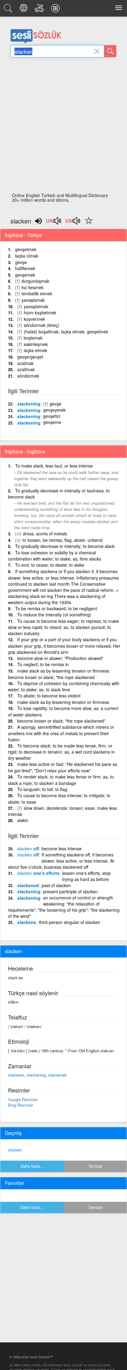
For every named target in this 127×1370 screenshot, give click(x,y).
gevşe (21, 262)
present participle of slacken (70, 891)
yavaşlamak (33, 300)
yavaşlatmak (36, 306)
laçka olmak (26, 256)
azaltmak (26, 369)
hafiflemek (25, 268)
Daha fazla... (32, 1166)
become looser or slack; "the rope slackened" (61, 721)
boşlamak (33, 338)
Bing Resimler (20, 1105)
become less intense (62, 848)
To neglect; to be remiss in (43, 664)
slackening (28, 404)
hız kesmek (32, 287)
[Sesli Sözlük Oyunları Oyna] (40, 9)
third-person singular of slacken (69, 922)
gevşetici (51, 416)
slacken (15, 1150)
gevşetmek (25, 249)
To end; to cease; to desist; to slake (49, 565)
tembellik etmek (37, 293)
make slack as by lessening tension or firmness (63, 702)
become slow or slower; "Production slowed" (60, 658)
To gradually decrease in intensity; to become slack (65, 546)
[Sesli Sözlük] (9, 9)
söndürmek (28, 376)
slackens (26, 922)
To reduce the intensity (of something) (54, 614)
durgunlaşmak (35, 281)
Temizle (95, 1166)
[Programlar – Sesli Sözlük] (56, 9)
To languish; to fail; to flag (42, 789)
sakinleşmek (36, 344)
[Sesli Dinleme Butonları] (54, 223)
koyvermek (34, 319)
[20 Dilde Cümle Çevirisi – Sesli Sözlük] (24, 9)
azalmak (25, 363)
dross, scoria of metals (45, 533)
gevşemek (25, 275)
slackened (28, 885)
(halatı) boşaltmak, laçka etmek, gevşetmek (66, 331)
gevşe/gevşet (30, 357)
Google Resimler (23, 1099)
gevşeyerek (54, 410)
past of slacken (56, 885)
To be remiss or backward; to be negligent (56, 608)
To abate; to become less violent (48, 696)
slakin (22, 820)
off (28, 848)
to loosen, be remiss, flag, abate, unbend (62, 540)
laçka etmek (35, 350)
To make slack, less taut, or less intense (54, 466)
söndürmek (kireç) (41, 325)
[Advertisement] (63, 127)
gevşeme (52, 422)
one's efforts (38, 873)
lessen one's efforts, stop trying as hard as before (86, 876)
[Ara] (110, 51)
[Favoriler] (87, 224)
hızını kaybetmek (40, 312)
